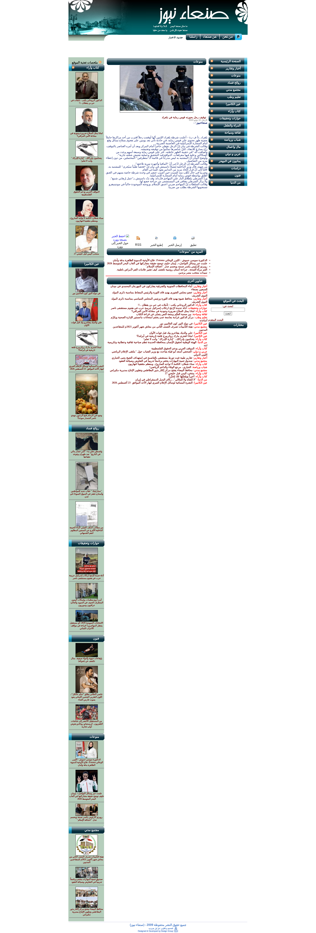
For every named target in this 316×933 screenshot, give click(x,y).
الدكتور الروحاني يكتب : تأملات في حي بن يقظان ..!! (166, 305)
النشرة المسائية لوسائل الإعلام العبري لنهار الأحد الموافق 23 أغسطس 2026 (152, 382)
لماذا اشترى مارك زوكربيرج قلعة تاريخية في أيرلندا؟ (165, 336)
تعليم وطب (234, 96)
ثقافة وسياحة (233, 132)
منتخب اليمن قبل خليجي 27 (179, 373)
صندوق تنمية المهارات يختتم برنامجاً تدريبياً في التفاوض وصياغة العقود (156, 361)
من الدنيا (235, 182)
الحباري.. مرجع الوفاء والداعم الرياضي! (170, 367)
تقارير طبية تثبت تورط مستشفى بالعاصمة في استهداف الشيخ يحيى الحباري (152, 357)
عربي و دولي (233, 154)
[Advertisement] (158, 49)
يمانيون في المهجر (230, 161)
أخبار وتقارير (233, 68)
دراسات (236, 168)
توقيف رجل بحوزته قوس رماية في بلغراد (184, 117)
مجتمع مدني (233, 89)
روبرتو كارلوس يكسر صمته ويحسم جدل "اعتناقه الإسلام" (176, 266)
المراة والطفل (232, 125)
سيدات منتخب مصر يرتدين (192, 272)
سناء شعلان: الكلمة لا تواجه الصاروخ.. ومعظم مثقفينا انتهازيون (161, 364)
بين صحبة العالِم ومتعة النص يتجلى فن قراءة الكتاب (163, 314)
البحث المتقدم (215, 320)
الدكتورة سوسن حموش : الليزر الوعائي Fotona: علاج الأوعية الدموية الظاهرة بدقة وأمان (160, 260)
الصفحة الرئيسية (231, 61)
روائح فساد (234, 82)
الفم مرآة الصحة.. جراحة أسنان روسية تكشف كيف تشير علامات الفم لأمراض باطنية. (161, 269)
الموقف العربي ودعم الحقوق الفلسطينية (172, 348)
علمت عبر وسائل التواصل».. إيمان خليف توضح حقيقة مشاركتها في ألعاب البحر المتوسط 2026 (157, 263)
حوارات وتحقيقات (230, 118)
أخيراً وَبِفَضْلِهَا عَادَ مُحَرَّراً (181, 376)
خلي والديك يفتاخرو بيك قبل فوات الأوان (171, 333)
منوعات (236, 75)
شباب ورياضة (232, 139)
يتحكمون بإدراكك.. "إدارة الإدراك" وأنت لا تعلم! (169, 339)
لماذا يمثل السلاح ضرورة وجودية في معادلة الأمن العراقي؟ (162, 311)
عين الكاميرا (233, 104)
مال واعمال (233, 146)
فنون (238, 175)
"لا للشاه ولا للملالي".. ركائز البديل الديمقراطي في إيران (165, 379)
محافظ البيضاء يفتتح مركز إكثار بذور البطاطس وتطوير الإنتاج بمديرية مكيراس (151, 370)
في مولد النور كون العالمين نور (176, 323)
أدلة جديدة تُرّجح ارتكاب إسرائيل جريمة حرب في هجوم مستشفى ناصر (149, 308)
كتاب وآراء (234, 111)
